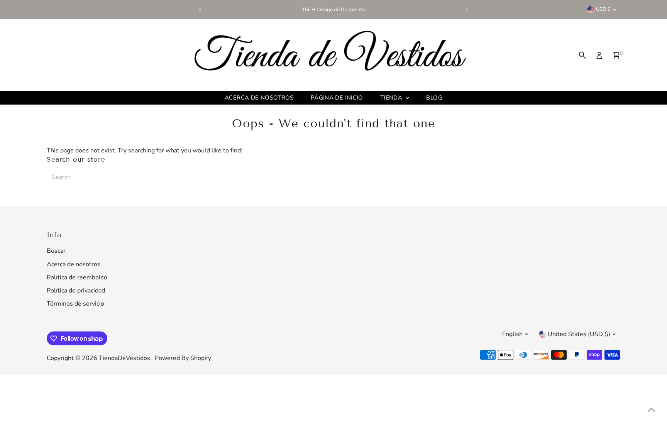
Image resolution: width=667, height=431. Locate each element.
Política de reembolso (77, 277)
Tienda (392, 97)
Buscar (56, 251)
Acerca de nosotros (259, 97)
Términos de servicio (75, 303)
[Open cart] (616, 55)
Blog (434, 97)
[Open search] (582, 55)
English (512, 334)
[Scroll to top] (651, 409)
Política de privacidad (76, 290)
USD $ (603, 9)
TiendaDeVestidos (124, 358)
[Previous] (200, 10)
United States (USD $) (579, 334)
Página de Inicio (337, 97)
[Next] (467, 10)
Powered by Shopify (183, 358)
